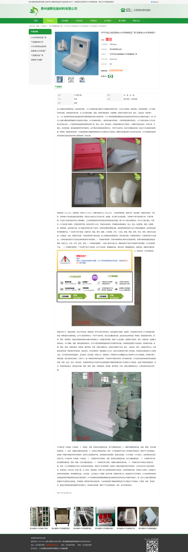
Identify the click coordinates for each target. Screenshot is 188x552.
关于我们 (107, 21)
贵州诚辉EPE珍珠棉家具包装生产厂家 (42, 528)
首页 (36, 21)
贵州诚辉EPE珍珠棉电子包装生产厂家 (108, 528)
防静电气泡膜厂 (37, 60)
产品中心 (50, 21)
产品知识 (93, 21)
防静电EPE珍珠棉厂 (38, 51)
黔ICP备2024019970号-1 (54, 541)
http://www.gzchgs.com (64, 493)
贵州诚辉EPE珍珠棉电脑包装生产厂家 (130, 528)
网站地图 (65, 548)
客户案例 (122, 21)
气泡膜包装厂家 (37, 55)
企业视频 (64, 21)
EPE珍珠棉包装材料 (38, 46)
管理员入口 (57, 548)
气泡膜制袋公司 (37, 42)
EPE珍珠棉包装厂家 (55, 26)
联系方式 (136, 21)
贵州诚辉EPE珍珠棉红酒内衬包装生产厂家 (87, 528)
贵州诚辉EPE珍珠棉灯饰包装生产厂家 (151, 528)
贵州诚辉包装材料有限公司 (72, 541)
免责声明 (50, 548)
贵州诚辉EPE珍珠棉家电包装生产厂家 (64, 528)
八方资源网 (43, 548)
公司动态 (79, 21)
